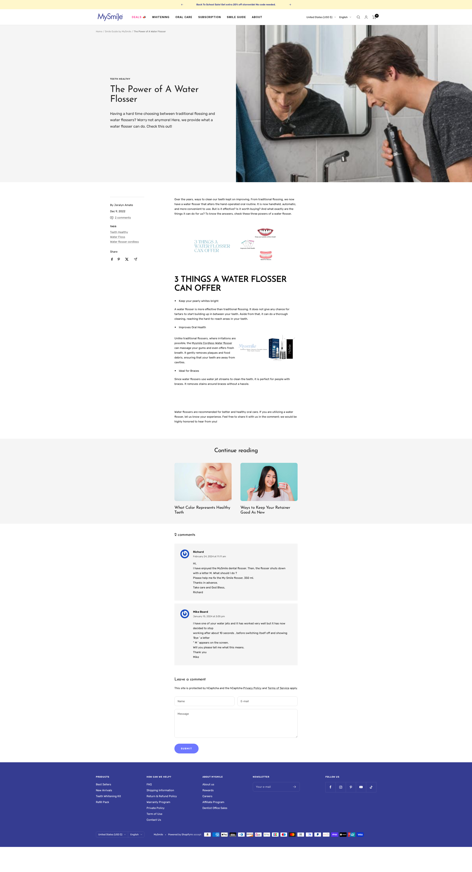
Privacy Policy (252, 688)
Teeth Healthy (120, 79)
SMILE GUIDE (236, 17)
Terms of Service (278, 688)
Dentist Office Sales (214, 808)
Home (99, 31)
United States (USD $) (319, 17)
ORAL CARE (183, 17)
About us (208, 784)
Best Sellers (103, 784)
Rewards (208, 790)
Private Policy (155, 808)
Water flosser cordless (124, 241)
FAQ (149, 784)
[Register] (294, 787)
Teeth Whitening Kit (108, 796)
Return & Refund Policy (162, 796)
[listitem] (112, 259)
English (343, 17)
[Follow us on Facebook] (330, 787)
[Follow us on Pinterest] (351, 787)
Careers (207, 796)
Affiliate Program (213, 802)
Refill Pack (102, 802)
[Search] (358, 17)
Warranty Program (158, 802)
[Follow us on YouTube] (361, 787)
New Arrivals (104, 790)
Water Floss (117, 237)
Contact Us (154, 819)
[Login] (366, 17)
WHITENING (160, 17)
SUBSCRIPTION (209, 17)
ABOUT (257, 17)
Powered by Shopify (179, 834)
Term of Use (154, 814)
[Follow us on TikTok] (371, 787)
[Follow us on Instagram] (341, 787)
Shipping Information (160, 790)
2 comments (123, 217)
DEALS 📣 (139, 17)
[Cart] (374, 17)
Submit (186, 748)
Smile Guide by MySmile (118, 31)
